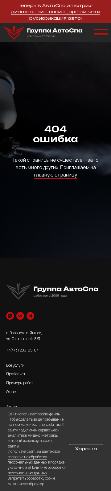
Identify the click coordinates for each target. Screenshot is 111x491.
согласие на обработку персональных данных (27, 459)
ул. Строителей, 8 (21, 338)
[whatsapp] (10, 316)
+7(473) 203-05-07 (22, 350)
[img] (43, 32)
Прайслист (16, 374)
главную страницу (55, 174)
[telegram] (30, 316)
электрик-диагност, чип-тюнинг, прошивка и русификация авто (55, 12)
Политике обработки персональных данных (37, 470)
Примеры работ (19, 382)
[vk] (20, 316)
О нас (11, 391)
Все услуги (15, 365)
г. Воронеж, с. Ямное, (24, 332)
